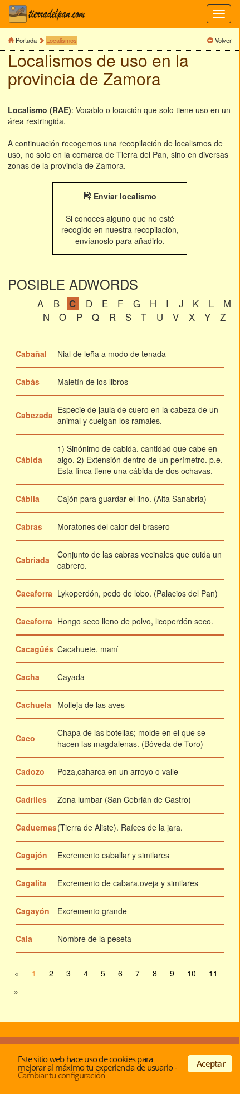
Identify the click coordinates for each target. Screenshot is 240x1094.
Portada (26, 40)
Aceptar (211, 1063)
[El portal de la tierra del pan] (50, 14)
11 (213, 973)
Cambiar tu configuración (61, 1075)
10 (191, 973)
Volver (223, 40)
